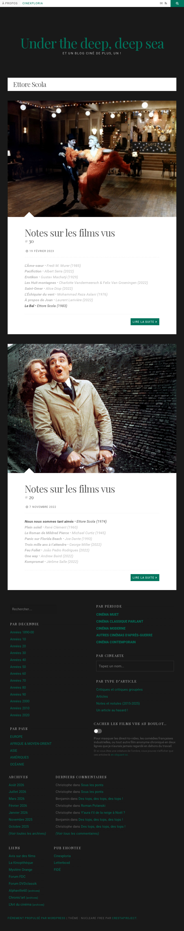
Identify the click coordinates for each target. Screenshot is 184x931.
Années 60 (18, 674)
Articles (102, 696)
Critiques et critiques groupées (119, 690)
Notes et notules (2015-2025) (118, 703)
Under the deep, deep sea (92, 43)
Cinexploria (32, 3)
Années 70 (18, 681)
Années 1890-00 (22, 632)
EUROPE (16, 737)
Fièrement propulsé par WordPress (37, 918)
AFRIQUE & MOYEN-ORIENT (31, 744)
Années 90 (18, 694)
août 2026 (16, 785)
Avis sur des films (22, 856)
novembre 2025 (20, 820)
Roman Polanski (93, 806)
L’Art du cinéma (26, 904)
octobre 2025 (19, 827)
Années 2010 (19, 708)
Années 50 (18, 667)
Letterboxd (62, 863)
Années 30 (18, 653)
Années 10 (18, 639)
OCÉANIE (17, 764)
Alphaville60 (24, 891)
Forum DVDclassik (23, 884)
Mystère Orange (20, 870)
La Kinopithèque (21, 863)
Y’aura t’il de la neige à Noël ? (103, 813)
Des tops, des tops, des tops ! (101, 799)
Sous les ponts (92, 785)
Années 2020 (19, 715)
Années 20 (18, 646)
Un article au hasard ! (112, 710)
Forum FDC (17, 877)
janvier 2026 (18, 813)
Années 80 (18, 688)
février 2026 (18, 806)
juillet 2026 (17, 792)
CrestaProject (124, 918)
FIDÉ (57, 870)
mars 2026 (16, 799)
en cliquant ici (119, 754)
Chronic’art (23, 898)
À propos (10, 3)
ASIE (13, 751)
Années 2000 (19, 701)
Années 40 (18, 660)
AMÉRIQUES (19, 757)
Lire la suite (143, 321)
